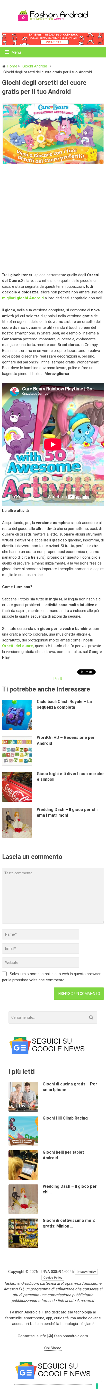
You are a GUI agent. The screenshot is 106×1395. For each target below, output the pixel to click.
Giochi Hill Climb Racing (65, 1118)
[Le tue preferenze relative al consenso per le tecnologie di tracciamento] (97, 1386)
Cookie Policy (52, 1277)
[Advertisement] (53, 217)
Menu (16, 52)
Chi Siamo (52, 1348)
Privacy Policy (86, 1271)
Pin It (58, 678)
